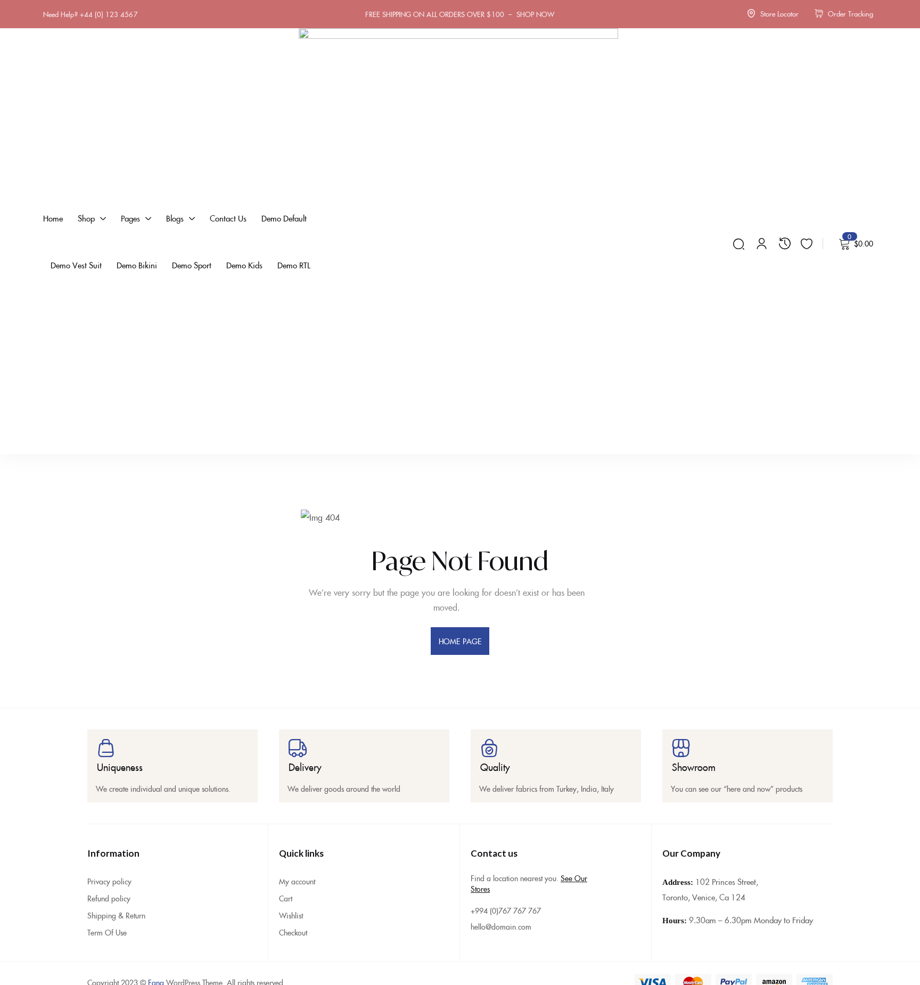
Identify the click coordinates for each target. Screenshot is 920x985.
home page (460, 641)
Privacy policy (109, 881)
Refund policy (108, 898)
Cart (285, 898)
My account (297, 881)
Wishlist (291, 915)
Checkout (293, 932)
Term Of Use (107, 932)
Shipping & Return (116, 915)
